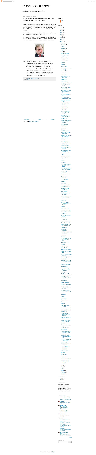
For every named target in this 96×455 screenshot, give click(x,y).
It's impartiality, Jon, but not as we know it (65, 321)
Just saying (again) (65, 130)
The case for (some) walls (66, 257)
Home (39, 119)
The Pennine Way (64, 60)
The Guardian (63, 395)
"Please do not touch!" (65, 222)
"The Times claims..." (65, 350)
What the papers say (65, 282)
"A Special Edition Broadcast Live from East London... (65, 72)
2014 (61, 376)
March (62, 370)
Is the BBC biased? (37, 6)
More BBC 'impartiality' (65, 186)
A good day (63, 244)
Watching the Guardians (66, 184)
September (63, 48)
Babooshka (63, 323)
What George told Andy (65, 309)
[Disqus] (39, 101)
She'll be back (63, 354)
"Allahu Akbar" (64, 247)
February (63, 372)
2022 (61, 28)
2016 (61, 39)
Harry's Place (63, 421)
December (63, 42)
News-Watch (62, 428)
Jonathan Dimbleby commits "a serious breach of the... (65, 269)
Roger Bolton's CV (64, 124)
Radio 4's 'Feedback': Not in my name (66, 233)
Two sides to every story (66, 209)
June (62, 365)
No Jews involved (64, 138)
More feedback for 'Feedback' (64, 126)
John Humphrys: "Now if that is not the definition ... (66, 261)
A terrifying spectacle (65, 145)
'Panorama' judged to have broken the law (65, 116)
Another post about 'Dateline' (65, 103)
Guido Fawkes (63, 413)
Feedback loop (64, 342)
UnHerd (61, 418)
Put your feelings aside (65, 264)
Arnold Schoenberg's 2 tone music (65, 306)
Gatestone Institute (64, 410)
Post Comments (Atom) (34, 121)
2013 (61, 377)
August (62, 50)
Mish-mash (63, 62)
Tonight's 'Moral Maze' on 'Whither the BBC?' (66, 196)
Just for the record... (65, 245)
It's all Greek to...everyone (64, 219)
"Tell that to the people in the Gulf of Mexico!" (66, 340)
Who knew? (63, 294)
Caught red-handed (65, 191)
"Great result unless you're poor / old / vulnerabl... (65, 361)
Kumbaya (63, 64)
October (63, 46)
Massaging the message (66, 284)
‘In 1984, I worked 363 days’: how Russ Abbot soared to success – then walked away (65, 398)
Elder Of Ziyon (63, 405)
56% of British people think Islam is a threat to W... (66, 336)
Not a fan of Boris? (64, 81)
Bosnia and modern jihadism (65, 356)
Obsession (63, 236)
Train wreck (63, 128)
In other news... (64, 198)
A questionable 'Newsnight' (64, 109)
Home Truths (63, 183)
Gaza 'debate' (63, 213)
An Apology (63, 272)
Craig (62, 20)
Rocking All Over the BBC (66, 249)
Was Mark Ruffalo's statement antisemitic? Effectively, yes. (64, 407)
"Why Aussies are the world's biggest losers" (66, 98)
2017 (61, 37)
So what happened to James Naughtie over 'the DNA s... (66, 142)
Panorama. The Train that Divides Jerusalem (66, 136)
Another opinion (64, 79)
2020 (61, 32)
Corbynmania (63, 74)
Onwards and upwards (65, 155)
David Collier (63, 424)
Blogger (53, 451)
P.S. (61, 301)
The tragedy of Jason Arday (65, 422)
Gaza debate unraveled (65, 211)
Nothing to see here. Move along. (65, 189)
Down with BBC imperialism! (64, 230)
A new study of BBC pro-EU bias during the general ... (66, 165)
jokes (28, 79)
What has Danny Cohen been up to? (66, 194)
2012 (61, 379)
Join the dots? (64, 298)
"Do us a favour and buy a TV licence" (66, 255)
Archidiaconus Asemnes (66, 221)
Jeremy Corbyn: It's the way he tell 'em (65, 88)
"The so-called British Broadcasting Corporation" (65, 347)
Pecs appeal (63, 258)
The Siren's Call (64, 118)
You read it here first (65, 208)
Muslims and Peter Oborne (64, 58)
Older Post (53, 119)
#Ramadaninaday (64, 299)
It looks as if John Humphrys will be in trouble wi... (65, 314)
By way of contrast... (65, 179)
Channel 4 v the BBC (65, 242)
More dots (63, 296)
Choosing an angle (65, 266)
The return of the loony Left (65, 419)
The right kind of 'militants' (66, 82)
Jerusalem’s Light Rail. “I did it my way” (66, 133)
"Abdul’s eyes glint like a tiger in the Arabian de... (66, 91)
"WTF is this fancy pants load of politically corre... (66, 239)
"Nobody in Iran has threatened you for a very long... (65, 203)
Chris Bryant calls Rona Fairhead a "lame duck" (66, 274)
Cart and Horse (64, 66)
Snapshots (63, 303)
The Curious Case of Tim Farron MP (66, 148)
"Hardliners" (63, 200)
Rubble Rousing (64, 280)
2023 (61, 27)
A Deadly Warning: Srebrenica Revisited (65, 286)
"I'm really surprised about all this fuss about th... (66, 169)
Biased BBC (62, 401)
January (63, 373)
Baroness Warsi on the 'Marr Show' (65, 77)
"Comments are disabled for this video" (66, 174)
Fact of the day (64, 311)
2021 (61, 30)
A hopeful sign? (64, 227)
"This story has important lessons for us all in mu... (66, 332)
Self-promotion (64, 329)
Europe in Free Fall (63, 411)
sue (61, 21)
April (62, 368)
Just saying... (63, 162)
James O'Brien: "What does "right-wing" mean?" (65, 112)
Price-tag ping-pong (65, 53)
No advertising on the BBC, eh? (65, 171)
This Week (63, 352)
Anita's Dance (63, 234)
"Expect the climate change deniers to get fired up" (66, 277)
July (62, 51)
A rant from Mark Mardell (66, 358)
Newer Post (26, 119)
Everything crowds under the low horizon (66, 151)
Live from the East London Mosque (64, 106)
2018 (61, 36)
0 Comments (36, 78)
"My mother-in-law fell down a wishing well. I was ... (66, 291)
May (62, 366)
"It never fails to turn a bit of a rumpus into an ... (66, 225)
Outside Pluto (63, 181)
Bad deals (63, 139)
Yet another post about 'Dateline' (65, 101)
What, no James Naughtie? (64, 177)
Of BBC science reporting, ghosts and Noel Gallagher (66, 121)
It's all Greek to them (65, 327)
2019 (61, 34)
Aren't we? (63, 160)
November (63, 44)
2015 (61, 41)
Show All (70, 437)
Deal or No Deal (64, 288)
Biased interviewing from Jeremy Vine (66, 344)
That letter (63, 206)
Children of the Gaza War (66, 308)
